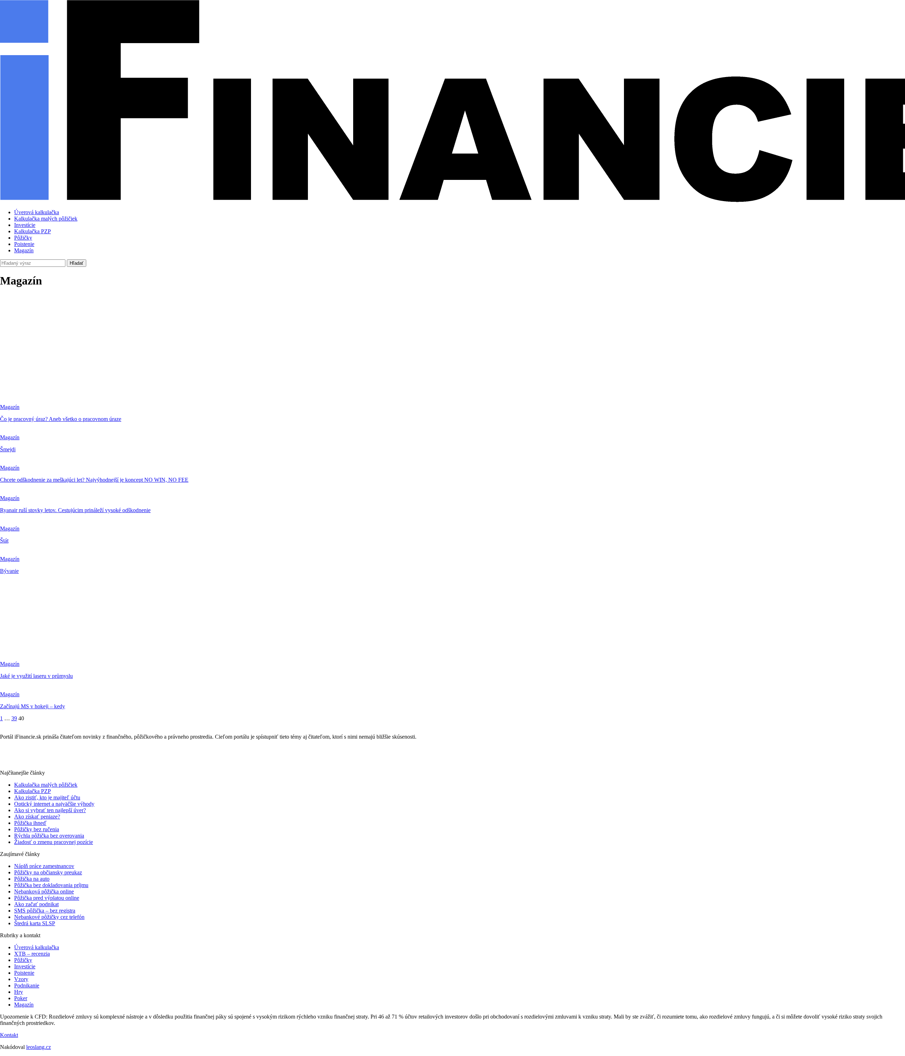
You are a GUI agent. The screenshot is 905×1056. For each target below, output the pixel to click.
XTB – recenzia (32, 954)
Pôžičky (23, 238)
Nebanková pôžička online (44, 891)
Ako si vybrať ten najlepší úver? (50, 810)
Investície (24, 225)
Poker (20, 998)
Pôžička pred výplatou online (46, 898)
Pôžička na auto (31, 879)
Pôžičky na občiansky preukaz (48, 872)
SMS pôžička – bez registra (44, 911)
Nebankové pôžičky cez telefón (49, 917)
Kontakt (9, 1035)
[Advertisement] (452, 344)
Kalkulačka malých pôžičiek (45, 219)
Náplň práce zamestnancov (44, 866)
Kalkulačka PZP (32, 231)
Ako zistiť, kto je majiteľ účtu (47, 797)
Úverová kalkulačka (36, 212)
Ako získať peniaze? (37, 817)
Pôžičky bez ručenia (36, 829)
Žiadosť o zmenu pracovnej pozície (53, 842)
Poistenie (24, 244)
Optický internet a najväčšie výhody (54, 804)
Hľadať (76, 263)
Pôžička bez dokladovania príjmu (51, 885)
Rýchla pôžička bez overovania (49, 836)
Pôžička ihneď (30, 823)
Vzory (21, 979)
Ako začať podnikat (36, 904)
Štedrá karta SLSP (34, 923)
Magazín (24, 250)
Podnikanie (26, 985)
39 (14, 718)
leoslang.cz (38, 1047)
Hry (18, 992)
